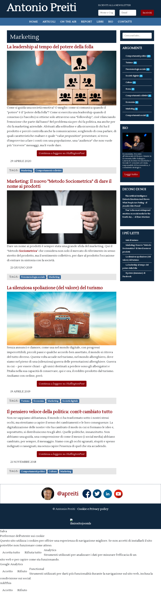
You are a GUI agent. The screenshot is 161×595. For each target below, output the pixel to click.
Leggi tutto (131, 174)
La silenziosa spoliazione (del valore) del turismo (55, 288)
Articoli (49, 21)
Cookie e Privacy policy (92, 509)
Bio (110, 21)
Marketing (26, 170)
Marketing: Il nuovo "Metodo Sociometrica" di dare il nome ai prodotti (59, 184)
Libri (100, 21)
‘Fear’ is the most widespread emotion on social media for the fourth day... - (136, 213)
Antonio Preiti (42, 7)
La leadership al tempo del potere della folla (50, 47)
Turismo (25, 401)
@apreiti (68, 493)
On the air (68, 21)
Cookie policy (149, 553)
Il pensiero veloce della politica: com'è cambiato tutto (59, 412)
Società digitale (70, 401)
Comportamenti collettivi (48, 170)
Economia (38, 401)
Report (86, 21)
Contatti (125, 21)
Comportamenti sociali (136, 115)
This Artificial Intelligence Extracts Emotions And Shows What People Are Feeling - (135, 201)
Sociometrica (28, 251)
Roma (129, 89)
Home (33, 21)
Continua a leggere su (61, 153)
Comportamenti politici (33, 471)
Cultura (53, 471)
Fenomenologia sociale (33, 277)
